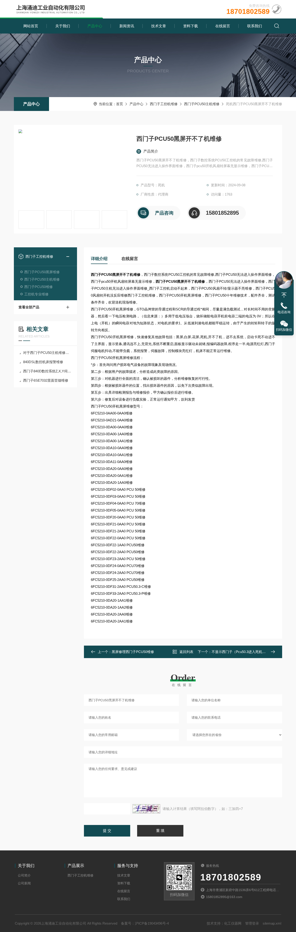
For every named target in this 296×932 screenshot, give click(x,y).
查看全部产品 (28, 307)
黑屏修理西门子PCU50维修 (133, 652)
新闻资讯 (126, 26)
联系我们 (254, 26)
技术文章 (158, 26)
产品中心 (94, 26)
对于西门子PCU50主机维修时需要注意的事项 (47, 353)
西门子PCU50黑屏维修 (42, 272)
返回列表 (186, 652)
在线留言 (222, 26)
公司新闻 (24, 883)
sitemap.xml (272, 923)
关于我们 (62, 26)
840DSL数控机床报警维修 (43, 362)
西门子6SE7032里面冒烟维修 (45, 380)
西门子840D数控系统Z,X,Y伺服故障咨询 (47, 371)
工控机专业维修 (36, 294)
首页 (119, 104)
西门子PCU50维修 (38, 287)
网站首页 (30, 26)
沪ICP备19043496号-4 (152, 923)
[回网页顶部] (284, 295)
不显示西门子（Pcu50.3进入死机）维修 (242, 652)
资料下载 (190, 26)
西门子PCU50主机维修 (201, 104)
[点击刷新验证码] (146, 808)
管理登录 (252, 923)
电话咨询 (284, 312)
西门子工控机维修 (164, 104)
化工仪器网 (232, 923)
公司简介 (24, 875)
